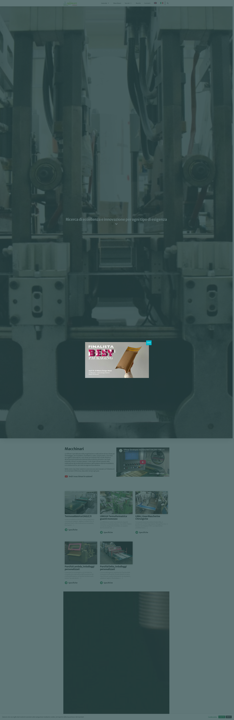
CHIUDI (149, 342)
